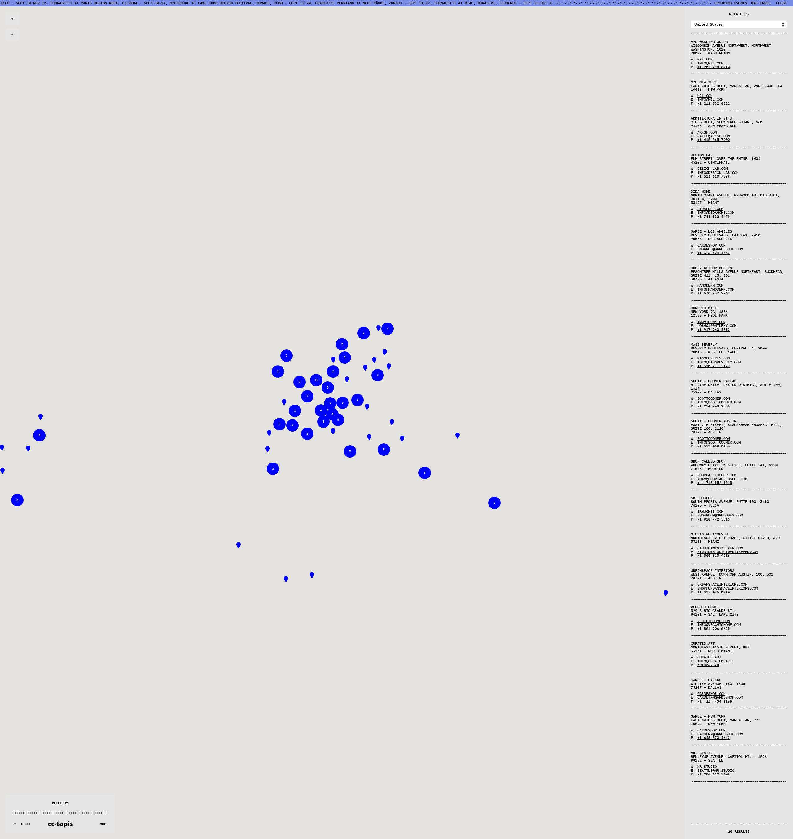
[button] (369, 437)
